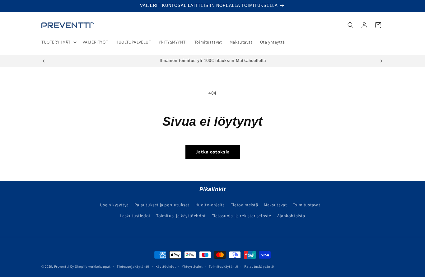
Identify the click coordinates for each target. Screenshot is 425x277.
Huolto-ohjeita (210, 204)
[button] (58, 42)
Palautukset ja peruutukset (161, 204)
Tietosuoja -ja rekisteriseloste (242, 215)
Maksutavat (275, 204)
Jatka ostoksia (212, 152)
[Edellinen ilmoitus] (43, 61)
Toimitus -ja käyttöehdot (181, 215)
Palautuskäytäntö (259, 266)
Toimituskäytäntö (223, 266)
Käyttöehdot (166, 266)
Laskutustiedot (135, 215)
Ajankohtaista (291, 215)
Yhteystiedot (192, 266)
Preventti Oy (64, 266)
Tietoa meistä (244, 204)
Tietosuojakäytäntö (133, 266)
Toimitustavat (306, 204)
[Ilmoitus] (381, 61)
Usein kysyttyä (114, 204)
